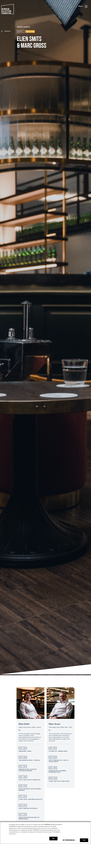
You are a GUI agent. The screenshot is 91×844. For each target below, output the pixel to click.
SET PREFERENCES (69, 840)
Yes (84, 840)
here (59, 824)
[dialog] (45, 833)
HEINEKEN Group (49, 824)
